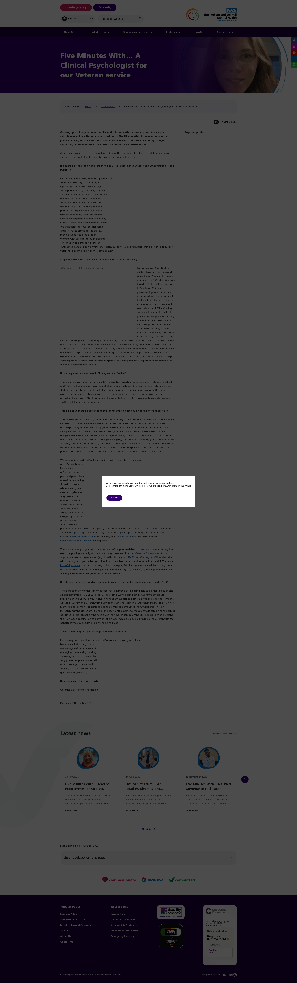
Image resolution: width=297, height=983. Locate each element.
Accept (114, 498)
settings (187, 486)
